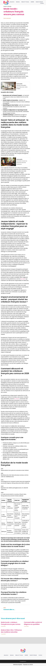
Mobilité (32, 1)
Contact (42, 3)
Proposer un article (28, 664)
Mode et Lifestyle (39, 1)
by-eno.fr (23, 279)
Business (18, 1)
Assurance (12, 1)
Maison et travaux (25, 1)
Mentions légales (17, 664)
